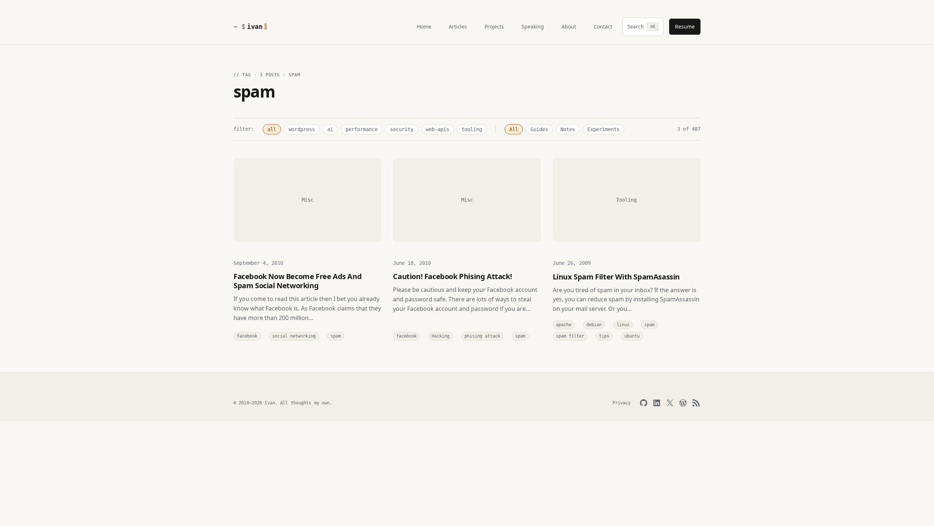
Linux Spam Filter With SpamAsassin (616, 276)
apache (563, 324)
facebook (247, 336)
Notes (567, 129)
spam (336, 336)
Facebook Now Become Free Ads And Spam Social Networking (298, 281)
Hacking (440, 336)
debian (594, 324)
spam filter (570, 336)
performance (362, 129)
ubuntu (632, 336)
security (401, 129)
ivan (255, 26)
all (271, 129)
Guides (539, 129)
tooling (472, 129)
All (513, 129)
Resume (685, 26)
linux (623, 324)
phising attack (482, 336)
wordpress (302, 129)
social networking (294, 336)
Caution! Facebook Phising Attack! (452, 276)
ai (330, 129)
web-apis (437, 129)
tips (604, 336)
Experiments (603, 129)
